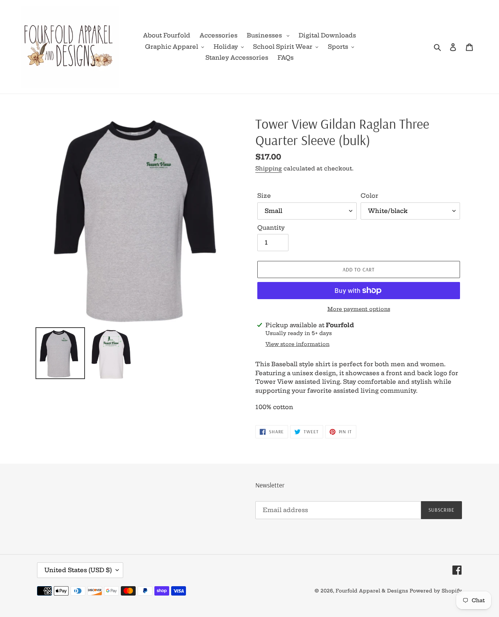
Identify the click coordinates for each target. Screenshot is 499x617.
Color (369, 195)
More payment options (358, 309)
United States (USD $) (78, 570)
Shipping (268, 168)
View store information (297, 344)
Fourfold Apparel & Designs (372, 591)
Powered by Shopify (436, 591)
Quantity (271, 227)
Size (264, 195)
